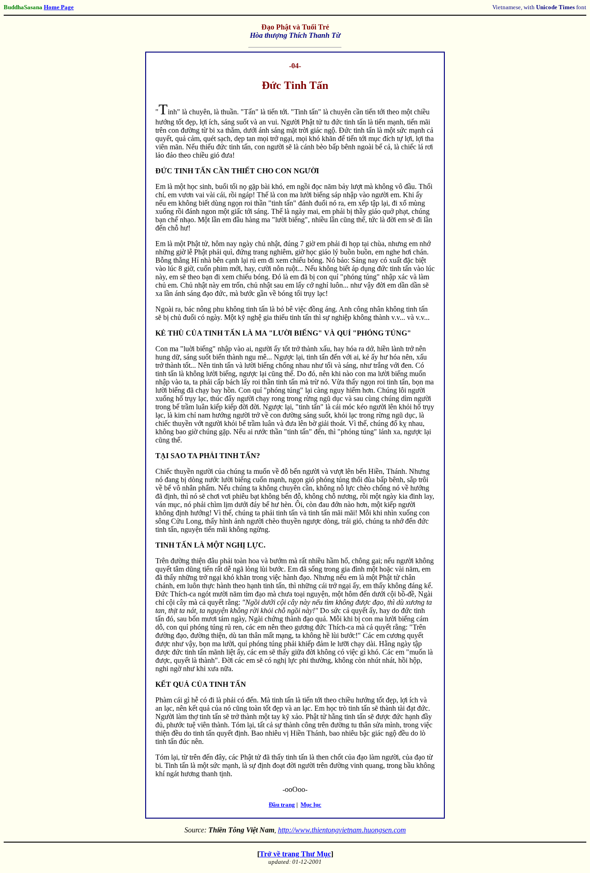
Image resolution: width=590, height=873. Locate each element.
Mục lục (311, 804)
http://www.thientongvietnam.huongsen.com (342, 830)
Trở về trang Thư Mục (295, 854)
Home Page (59, 7)
